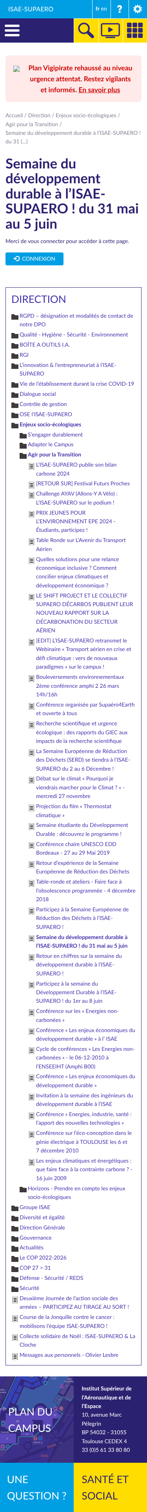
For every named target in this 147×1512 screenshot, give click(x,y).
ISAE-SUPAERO (31, 9)
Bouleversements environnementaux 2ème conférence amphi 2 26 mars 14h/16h (80, 685)
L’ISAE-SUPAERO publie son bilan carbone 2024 (76, 469)
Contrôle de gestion (43, 404)
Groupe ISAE (35, 1207)
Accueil (14, 115)
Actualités (32, 1247)
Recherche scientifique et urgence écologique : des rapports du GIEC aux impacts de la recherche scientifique (81, 732)
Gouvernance (36, 1238)
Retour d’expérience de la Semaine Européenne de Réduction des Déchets (82, 867)
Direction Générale (42, 1227)
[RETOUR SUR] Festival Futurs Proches (83, 483)
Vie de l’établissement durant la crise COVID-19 (77, 384)
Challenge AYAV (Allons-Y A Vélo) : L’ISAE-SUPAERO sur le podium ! (77, 498)
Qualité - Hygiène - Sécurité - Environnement (74, 334)
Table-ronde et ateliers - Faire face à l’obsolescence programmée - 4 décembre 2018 (86, 890)
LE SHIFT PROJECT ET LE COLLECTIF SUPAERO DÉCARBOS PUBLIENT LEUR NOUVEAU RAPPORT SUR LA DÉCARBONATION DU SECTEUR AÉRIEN (84, 613)
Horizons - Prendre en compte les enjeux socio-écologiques (76, 1193)
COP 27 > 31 (35, 1268)
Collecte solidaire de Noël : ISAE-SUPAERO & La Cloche (77, 1341)
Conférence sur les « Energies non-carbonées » (77, 1015)
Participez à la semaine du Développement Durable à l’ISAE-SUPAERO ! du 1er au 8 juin (76, 992)
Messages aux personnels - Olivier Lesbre (69, 1355)
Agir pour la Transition (31, 124)
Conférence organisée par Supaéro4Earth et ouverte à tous (85, 709)
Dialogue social (38, 394)
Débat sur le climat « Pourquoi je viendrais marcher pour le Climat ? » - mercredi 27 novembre (80, 787)
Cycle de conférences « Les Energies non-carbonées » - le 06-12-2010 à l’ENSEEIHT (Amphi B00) (85, 1057)
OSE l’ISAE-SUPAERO (46, 414)
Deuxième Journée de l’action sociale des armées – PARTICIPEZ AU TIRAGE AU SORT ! (74, 1303)
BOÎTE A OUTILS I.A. (45, 345)
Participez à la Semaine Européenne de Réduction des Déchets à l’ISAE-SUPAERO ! (82, 918)
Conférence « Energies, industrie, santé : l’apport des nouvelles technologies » (84, 1119)
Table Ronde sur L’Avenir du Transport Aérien (81, 545)
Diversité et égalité (42, 1217)
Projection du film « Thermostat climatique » (73, 811)
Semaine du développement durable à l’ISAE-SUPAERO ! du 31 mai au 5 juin (81, 942)
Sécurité (29, 1288)
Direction (39, 115)
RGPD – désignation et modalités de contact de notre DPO (76, 320)
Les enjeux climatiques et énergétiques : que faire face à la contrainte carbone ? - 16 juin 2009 (84, 1169)
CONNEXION (37, 259)
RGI (24, 355)
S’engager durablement (55, 434)
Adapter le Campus (50, 444)
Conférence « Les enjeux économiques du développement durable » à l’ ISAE (85, 1035)
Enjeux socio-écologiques (86, 115)
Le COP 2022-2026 (43, 1257)
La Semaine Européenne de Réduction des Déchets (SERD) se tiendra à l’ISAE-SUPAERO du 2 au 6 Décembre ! (83, 760)
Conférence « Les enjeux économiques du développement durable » (85, 1081)
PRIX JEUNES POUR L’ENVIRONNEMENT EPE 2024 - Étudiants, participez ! (76, 521)
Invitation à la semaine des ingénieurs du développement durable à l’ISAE (84, 1100)
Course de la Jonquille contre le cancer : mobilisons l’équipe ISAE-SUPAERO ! (67, 1321)
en (104, 9)
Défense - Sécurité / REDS (51, 1278)
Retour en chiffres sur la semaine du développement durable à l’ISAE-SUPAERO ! (79, 964)
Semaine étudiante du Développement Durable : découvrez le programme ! (82, 829)
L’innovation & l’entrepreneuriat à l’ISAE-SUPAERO (68, 369)
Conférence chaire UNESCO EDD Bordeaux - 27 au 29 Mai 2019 (76, 849)
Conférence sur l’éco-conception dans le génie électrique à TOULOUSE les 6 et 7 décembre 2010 (84, 1141)
